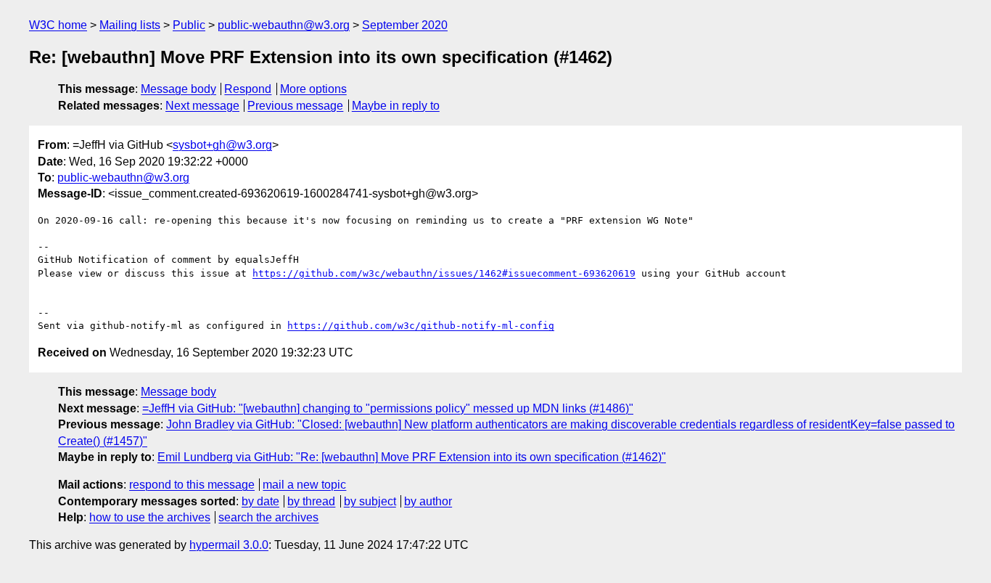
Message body (178, 89)
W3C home (58, 25)
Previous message (295, 105)
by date (260, 501)
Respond (247, 89)
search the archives (268, 517)
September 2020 (405, 25)
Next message (202, 105)
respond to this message (192, 484)
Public (189, 25)
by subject (370, 501)
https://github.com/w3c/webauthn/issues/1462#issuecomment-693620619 (444, 273)
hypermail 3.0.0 (228, 545)
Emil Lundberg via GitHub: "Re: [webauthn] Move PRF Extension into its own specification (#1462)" (411, 457)
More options (313, 89)
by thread (311, 501)
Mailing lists (129, 25)
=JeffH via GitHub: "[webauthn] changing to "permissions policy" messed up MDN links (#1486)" (387, 408)
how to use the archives (149, 517)
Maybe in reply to (396, 105)
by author (428, 501)
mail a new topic (304, 484)
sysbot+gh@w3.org (222, 145)
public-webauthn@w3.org (284, 25)
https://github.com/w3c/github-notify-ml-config (420, 325)
